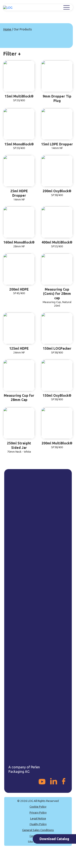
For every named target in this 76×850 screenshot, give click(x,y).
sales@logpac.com (27, 720)
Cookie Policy (38, 806)
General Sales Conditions (38, 830)
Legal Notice (38, 818)
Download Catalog (54, 839)
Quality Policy (38, 824)
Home (7, 29)
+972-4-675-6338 (26, 713)
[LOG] (7, 7)
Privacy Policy (38, 812)
